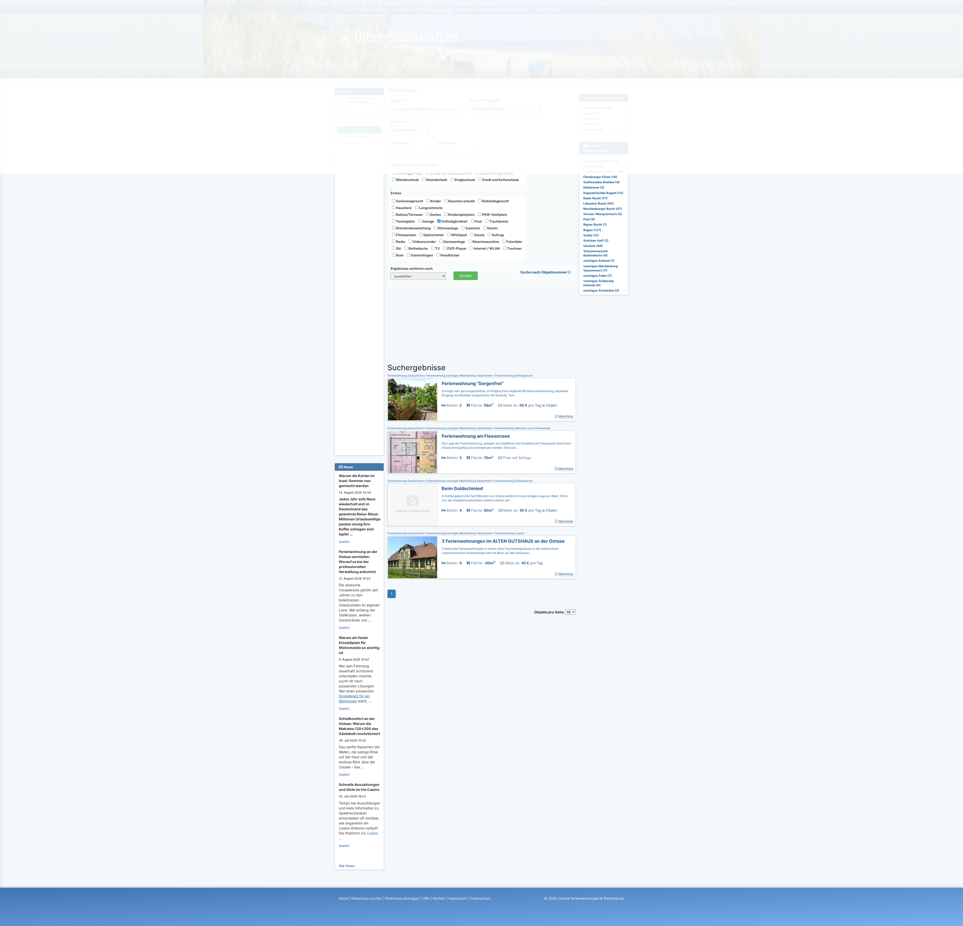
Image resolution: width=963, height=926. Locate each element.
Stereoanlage (453, 242)
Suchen (465, 275)
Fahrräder (514, 242)
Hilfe (426, 898)
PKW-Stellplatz (494, 215)
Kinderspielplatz (461, 215)
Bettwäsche (418, 248)
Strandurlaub (436, 180)
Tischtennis (498, 221)
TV (437, 248)
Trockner (514, 248)
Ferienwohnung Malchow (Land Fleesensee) (522, 428)
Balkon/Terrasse (409, 215)
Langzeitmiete (430, 208)
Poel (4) (589, 219)
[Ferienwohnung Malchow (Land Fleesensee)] (412, 452)
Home (343, 898)
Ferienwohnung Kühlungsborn (513, 375)
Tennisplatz (405, 221)
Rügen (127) (592, 230)
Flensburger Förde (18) (600, 177)
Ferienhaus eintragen (402, 898)
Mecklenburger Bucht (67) (602, 209)
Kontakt (439, 898)
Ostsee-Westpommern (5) (602, 214)
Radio (400, 242)
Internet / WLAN (486, 248)
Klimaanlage (447, 228)
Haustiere (403, 208)
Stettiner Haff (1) (595, 240)
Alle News (347, 866)
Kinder (435, 201)
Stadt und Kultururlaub (500, 180)
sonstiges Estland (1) (598, 260)
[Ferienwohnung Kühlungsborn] (412, 400)
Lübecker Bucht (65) (598, 203)
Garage (428, 221)
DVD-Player (456, 248)
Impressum (458, 898)
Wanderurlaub (407, 180)
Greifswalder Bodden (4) (601, 182)
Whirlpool (458, 235)
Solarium (472, 228)
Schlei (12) (591, 235)
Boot (399, 255)
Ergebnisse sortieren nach (412, 268)
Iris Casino (369, 833)
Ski (398, 248)
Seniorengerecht (409, 201)
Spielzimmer (433, 235)
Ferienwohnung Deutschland (405, 375)
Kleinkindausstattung (413, 228)
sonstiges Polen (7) (597, 275)
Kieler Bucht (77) (595, 198)
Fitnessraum (405, 235)
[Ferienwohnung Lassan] (412, 557)
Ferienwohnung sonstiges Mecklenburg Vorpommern (459, 375)
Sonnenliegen (421, 255)
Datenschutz (480, 898)
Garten (435, 215)
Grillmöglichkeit (454, 221)
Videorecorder (424, 242)
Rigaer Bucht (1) (595, 224)
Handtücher (449, 255)
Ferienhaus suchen (366, 898)
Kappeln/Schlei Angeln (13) (603, 193)
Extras (396, 193)
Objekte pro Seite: (549, 612)
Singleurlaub (464, 180)
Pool (478, 221)
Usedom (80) (593, 246)
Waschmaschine (485, 242)
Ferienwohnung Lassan (509, 533)
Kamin (492, 228)
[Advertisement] (360, 228)
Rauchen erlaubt (461, 201)
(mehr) (344, 541)
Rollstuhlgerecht (495, 201)
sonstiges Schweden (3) (601, 290)
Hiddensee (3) (593, 187)
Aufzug (497, 235)
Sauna (479, 235)
